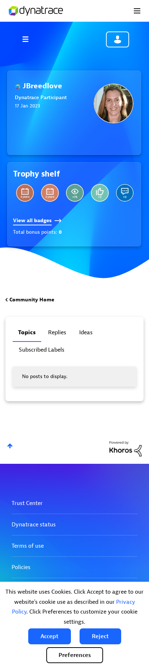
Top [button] (10, 446)
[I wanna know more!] (125, 193)
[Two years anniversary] (50, 193)
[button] (49, 636)
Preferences (75, 655)
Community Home (31, 300)
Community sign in (117, 39)
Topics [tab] (27, 332)
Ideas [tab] (86, 332)
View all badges (32, 220)
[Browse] (29, 39)
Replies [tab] (57, 332)
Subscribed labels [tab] (41, 349)
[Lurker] (75, 193)
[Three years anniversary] (25, 193)
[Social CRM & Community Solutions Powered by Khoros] (125, 448)
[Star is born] (100, 193)
